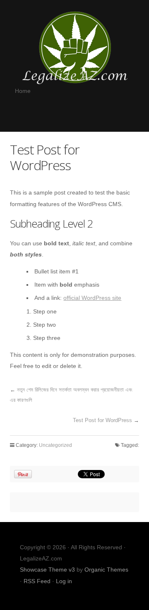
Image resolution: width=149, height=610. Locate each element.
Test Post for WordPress (102, 420)
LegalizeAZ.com (74, 47)
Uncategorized (55, 445)
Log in (64, 581)
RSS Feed (37, 581)
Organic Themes (106, 569)
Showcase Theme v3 (47, 569)
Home (23, 91)
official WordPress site (92, 297)
